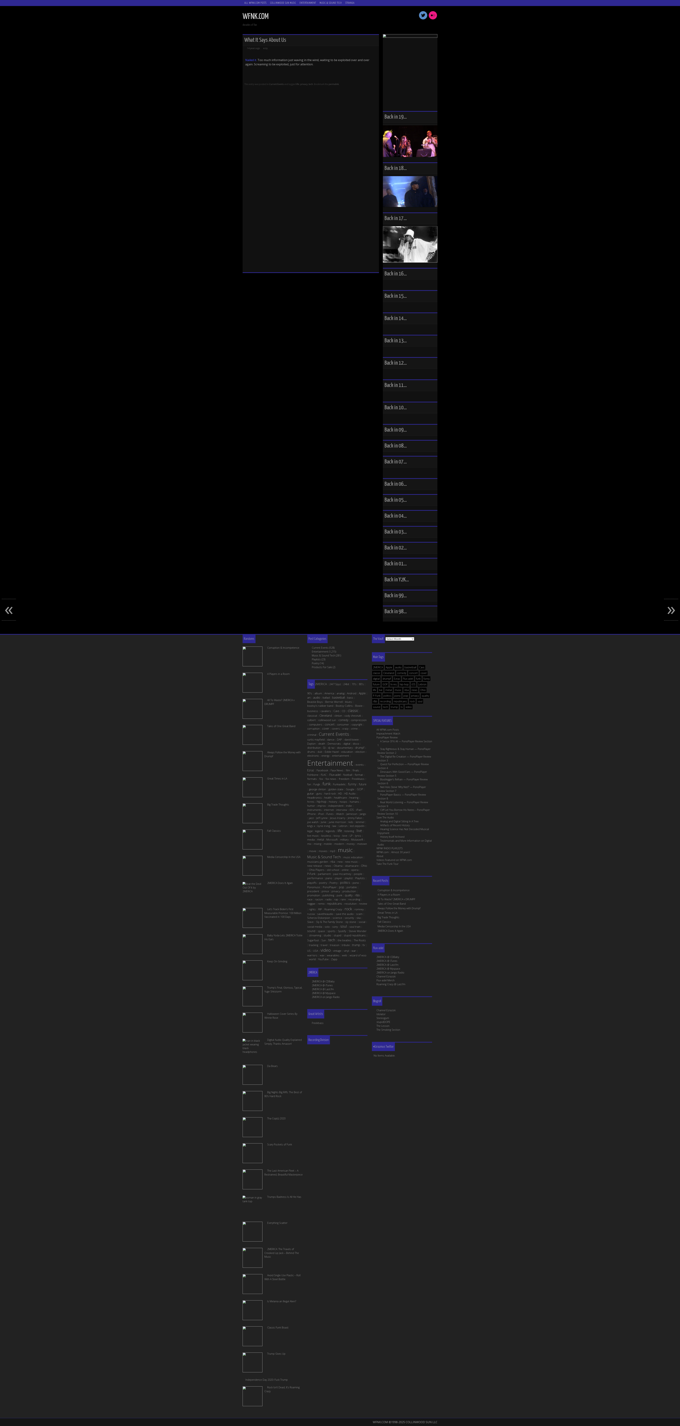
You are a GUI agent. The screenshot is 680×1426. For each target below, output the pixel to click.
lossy (337, 835)
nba (406, 690)
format (359, 774)
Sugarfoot (313, 940)
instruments (314, 810)
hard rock (330, 793)
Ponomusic (313, 887)
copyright (357, 724)
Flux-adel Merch (385, 980)
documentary (345, 747)
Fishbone (312, 774)
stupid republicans (355, 935)
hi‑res (310, 802)
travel (324, 945)
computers (315, 724)
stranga (350, 3)
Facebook (322, 770)
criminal (311, 734)
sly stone (350, 922)
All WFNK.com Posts (255, 3)
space (321, 931)
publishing (328, 895)
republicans (400, 701)
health (328, 797)
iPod (321, 814)
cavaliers (326, 711)
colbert (311, 720)
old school (333, 870)
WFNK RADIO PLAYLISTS (389, 848)
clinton (338, 715)
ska (358, 918)
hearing (353, 797)
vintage (337, 950)
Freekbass (358, 779)
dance (331, 739)
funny (427, 678)
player (338, 878)
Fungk (316, 784)
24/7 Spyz (335, 684)
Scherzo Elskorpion (318, 918)
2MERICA (378, 667)
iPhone (311, 814)
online (345, 870)
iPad (358, 810)
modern (339, 844)
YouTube (323, 959)
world (312, 959)
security (349, 918)
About (379, 856)
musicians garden (317, 861)
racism (319, 899)
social (362, 922)
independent (336, 805)
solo (327, 926)
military (344, 839)
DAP (339, 739)
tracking (313, 945)
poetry (323, 882)
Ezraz (397, 678)
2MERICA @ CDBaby (387, 957)
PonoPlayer (330, 887)
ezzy (265, 48)
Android (351, 693)
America (329, 693)
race (310, 899)
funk (418, 678)
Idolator (381, 1014)
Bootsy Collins (344, 705)
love (344, 835)
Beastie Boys (315, 702)
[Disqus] (311, 135)
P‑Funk (311, 874)
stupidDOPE (383, 1022)
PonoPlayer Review (387, 737)
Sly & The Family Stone (329, 922)
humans (354, 801)
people (358, 874)
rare (343, 899)
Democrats (334, 743)
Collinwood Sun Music (283, 3)
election (360, 751)
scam (359, 914)
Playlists (316, 659)
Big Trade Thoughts (388, 917)
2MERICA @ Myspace (388, 968)
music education (353, 857)
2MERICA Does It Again (390, 930)
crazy (345, 728)
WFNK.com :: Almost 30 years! (393, 852)
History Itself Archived (392, 836)
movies (323, 851)
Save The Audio (385, 817)
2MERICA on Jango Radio (390, 972)
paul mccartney (342, 874)
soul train (354, 926)
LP (351, 835)
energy (325, 755)
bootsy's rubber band (320, 705)
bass (350, 697)
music (398, 690)
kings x (311, 826)
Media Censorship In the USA (394, 926)
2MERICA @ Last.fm (387, 964)
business (312, 711)
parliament (324, 874)
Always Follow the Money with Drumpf (399, 908)
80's (361, 684)
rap (336, 899)
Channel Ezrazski (386, 976)
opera (354, 870)
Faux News (337, 770)
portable (352, 887)
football (347, 774)
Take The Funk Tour (387, 864)
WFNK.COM (256, 17)
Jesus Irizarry (337, 818)
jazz (311, 818)
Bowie (358, 705)
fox (321, 779)
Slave (310, 922)
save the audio (345, 914)
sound (376, 707)
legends (330, 831)
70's (354, 684)
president (313, 891)
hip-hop (404, 684)
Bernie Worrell (334, 702)
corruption (313, 728)
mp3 (332, 851)
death (321, 743)
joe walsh (312, 822)
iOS (413, 684)
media (311, 839)
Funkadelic (339, 784)
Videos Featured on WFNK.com (394, 860)
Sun (323, 940)
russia (311, 914)
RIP (320, 909)
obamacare (352, 865)
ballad (326, 697)
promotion (313, 895)
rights (312, 909)
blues (348, 702)
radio (328, 899)
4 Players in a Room (389, 894)
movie (312, 851)
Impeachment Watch (388, 733)
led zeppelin (357, 826)
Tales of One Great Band (392, 903)
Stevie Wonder (358, 931)
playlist (349, 878)
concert (413, 673)
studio (327, 935)
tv (402, 707)
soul (420, 701)
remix (321, 903)
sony (335, 926)
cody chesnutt (352, 715)
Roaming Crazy (333, 909)
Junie (323, 822)
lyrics (358, 835)
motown (362, 844)
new (340, 861)
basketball (410, 667)
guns (319, 793)
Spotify (342, 931)
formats (312, 779)
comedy (401, 673)
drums (311, 751)
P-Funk (377, 695)
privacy (304, 84)
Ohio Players (316, 870)
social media (314, 926)
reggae (311, 903)
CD (343, 711)
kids (350, 822)
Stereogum (382, 1018)
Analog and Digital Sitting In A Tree (399, 821)
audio (398, 667)
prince (325, 891)
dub (320, 751)
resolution (350, 903)
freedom (344, 779)
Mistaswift (357, 839)
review (363, 903)
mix (309, 844)
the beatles (344, 940)
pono (397, 695)
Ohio (423, 690)
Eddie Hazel (332, 751)
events (360, 764)
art (309, 697)
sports (331, 931)
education (347, 751)
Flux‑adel (335, 775)
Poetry (315, 663)
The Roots (360, 940)
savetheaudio (325, 914)
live (380, 690)
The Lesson (382, 1025)
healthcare (340, 797)
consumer (343, 724)
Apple (389, 667)
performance (315, 878)
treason (334, 945)
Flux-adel (408, 678)
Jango (363, 814)
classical (312, 715)
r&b (375, 701)
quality (425, 695)
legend (319, 831)
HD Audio (350, 793)
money (351, 844)
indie (349, 805)
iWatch (340, 814)
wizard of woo (358, 955)
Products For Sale (322, 667)
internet (329, 810)
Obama (338, 865)
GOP (385, 684)
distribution (314, 747)
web (344, 955)
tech (311, 84)
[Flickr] (432, 19)
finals (356, 770)
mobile (328, 844)
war (354, 950)
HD (340, 793)
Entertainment (308, 3)
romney (359, 909)
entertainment (340, 755)
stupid (337, 935)
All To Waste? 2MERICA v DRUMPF (396, 899)
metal (388, 690)
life (297, 84)
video (409, 707)
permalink (334, 84)
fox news (330, 779)
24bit (346, 684)
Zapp (334, 959)
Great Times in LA (387, 912)
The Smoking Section (388, 1029)
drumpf (386, 678)
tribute (346, 945)
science (337, 918)
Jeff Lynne (322, 818)
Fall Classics (384, 921)
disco (356, 743)
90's (309, 693)
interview (341, 810)
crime (354, 728)
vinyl (346, 950)
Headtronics (314, 797)
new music (351, 861)
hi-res (393, 684)
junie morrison (337, 822)
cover (424, 673)
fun (309, 784)
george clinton (317, 789)
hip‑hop (321, 802)
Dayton (311, 743)
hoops (343, 801)
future (376, 684)
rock (412, 701)
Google (350, 789)
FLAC (324, 774)
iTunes (330, 814)
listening (349, 831)
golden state (335, 789)
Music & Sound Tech (331, 3)
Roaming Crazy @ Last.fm (390, 984)
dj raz (331, 747)
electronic (313, 755)
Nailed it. (251, 60)
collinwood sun (327, 720)
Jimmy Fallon (355, 818)
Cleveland (388, 673)
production (349, 891)
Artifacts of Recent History (395, 825)
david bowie (351, 739)
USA (315, 950)
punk (339, 895)
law (334, 826)
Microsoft (332, 839)
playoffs (312, 882)
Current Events (276, 84)
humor (311, 805)
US (309, 950)
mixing (317, 844)
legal (310, 831)
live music (313, 835)
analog (340, 693)
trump (394, 707)
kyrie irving (324, 826)
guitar (310, 793)
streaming (315, 935)
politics (387, 695)
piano (328, 878)
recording (385, 701)
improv (322, 805)
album (318, 693)
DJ (324, 747)
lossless (326, 835)
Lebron (422, 684)
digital (376, 678)
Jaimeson (351, 814)
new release (314, 865)
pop (405, 695)
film (348, 770)
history (333, 801)
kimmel (360, 822)
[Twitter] (423, 19)
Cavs (421, 667)
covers (336, 728)
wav (322, 955)
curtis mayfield (316, 739)
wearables (333, 955)
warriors (312, 955)
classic (376, 673)
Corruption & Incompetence (394, 890)
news (414, 690)
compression (359, 720)
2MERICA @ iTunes (386, 961)
